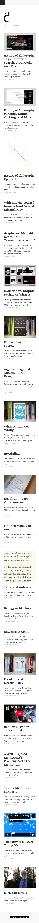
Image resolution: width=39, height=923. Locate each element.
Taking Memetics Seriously (16, 790)
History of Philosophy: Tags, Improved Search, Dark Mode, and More (19, 60)
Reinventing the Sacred (15, 344)
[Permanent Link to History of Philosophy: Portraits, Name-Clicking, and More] (20, 104)
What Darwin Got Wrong (16, 428)
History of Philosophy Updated (19, 177)
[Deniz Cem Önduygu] (9, 23)
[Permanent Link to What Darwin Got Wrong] (20, 421)
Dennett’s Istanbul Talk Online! (17, 728)
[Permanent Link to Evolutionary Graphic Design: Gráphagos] (20, 285)
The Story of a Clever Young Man (18, 843)
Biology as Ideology (17, 608)
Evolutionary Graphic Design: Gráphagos (19, 292)
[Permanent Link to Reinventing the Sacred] (20, 336)
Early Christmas (15, 893)
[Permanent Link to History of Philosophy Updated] (20, 170)
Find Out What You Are (17, 527)
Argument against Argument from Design (17, 372)
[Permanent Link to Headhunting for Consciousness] (20, 493)
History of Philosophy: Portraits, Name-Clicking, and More (19, 113)
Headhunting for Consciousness (16, 500)
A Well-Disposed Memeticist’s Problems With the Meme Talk (17, 759)
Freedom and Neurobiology (13, 681)
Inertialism (12, 453)
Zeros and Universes (18, 587)
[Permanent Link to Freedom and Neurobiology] (20, 673)
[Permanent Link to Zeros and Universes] (20, 582)
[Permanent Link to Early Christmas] (20, 887)
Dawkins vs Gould (16, 632)
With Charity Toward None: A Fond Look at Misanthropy (19, 206)
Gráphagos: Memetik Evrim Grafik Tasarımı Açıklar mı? (19, 236)
